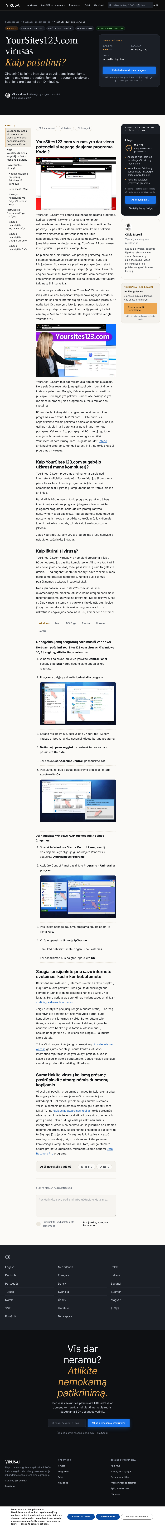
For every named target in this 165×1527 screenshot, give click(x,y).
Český (62, 1300)
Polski (114, 1267)
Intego (103, 441)
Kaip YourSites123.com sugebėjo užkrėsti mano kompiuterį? (17, 154)
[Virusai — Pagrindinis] (13, 5)
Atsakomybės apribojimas (123, 1482)
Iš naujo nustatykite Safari (19, 247)
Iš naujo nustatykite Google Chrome (18, 237)
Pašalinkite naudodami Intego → (129, 70)
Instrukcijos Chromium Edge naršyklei (16, 213)
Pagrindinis (12, 22)
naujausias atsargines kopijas (72, 1110)
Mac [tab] (57, 623)
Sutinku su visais (81, 1516)
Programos (75, 5)
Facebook (10, 1486)
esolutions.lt (21, 1480)
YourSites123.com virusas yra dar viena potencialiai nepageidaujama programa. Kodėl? (17, 137)
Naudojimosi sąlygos (121, 1471)
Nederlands (65, 1267)
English (9, 1267)
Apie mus (115, 1465)
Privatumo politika (120, 1477)
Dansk (62, 1283)
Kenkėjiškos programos (53, 5)
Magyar (116, 1300)
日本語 (115, 1308)
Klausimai (98, 5)
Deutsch (10, 1275)
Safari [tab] (42, 630)
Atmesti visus (108, 1516)
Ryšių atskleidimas (120, 1488)
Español (116, 1283)
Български (65, 1316)
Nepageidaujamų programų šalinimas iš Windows (18, 178)
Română (10, 1316)
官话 (8, 1308)
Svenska (63, 1291)
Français (63, 1275)
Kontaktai (115, 1494)
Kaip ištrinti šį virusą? (14, 166)
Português (12, 1283)
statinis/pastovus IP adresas (54, 1002)
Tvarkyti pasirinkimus (137, 1516)
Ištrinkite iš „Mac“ (19, 189)
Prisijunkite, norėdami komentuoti (95, 1224)
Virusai (61, 1465)
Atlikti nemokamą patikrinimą (109, 1422)
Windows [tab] (44, 623)
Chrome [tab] (100, 623)
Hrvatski (63, 1308)
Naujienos (32, 5)
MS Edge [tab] (71, 623)
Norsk (9, 1300)
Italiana (115, 1275)
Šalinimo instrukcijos (36, 22)
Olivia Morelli (20, 94)
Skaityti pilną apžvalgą (141, 208)
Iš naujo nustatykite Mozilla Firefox (17, 225)
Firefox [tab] (86, 623)
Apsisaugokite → (140, 199)
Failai (87, 5)
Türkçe (9, 1291)
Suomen (116, 1291)
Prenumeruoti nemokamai (136, 309)
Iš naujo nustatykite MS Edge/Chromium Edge (18, 199)
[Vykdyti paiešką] (110, 5)
